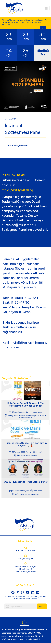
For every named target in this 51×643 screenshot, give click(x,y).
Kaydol (41, 606)
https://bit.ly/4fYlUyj (17, 190)
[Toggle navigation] (46, 8)
